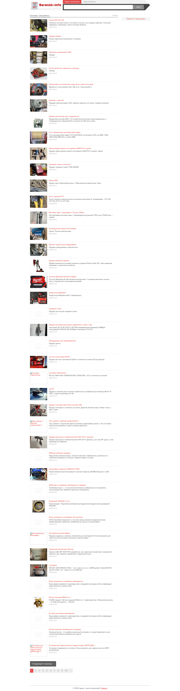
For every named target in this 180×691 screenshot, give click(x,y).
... (71, 671)
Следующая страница (42, 664)
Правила (104, 688)
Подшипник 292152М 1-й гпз (59, 501)
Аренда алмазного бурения (59, 261)
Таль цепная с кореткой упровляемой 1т (64, 421)
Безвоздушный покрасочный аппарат (62, 228)
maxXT (51, 389)
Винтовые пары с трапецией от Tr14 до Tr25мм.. (67, 212)
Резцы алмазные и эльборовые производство (66, 581)
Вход (85, 2)
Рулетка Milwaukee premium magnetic (63, 277)
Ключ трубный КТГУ (56, 196)
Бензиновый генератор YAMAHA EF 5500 (64, 469)
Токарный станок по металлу (59, 164)
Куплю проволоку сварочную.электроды (64, 68)
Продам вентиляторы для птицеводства (64, 116)
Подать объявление (72, 2)
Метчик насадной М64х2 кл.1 (60, 597)
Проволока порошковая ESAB (60, 52)
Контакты (92, 2)
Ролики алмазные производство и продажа (65, 629)
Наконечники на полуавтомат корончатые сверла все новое (71, 84)
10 (66, 671)
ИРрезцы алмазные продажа (59, 453)
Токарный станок (55, 309)
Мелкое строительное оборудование (62, 245)
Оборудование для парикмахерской (62, 341)
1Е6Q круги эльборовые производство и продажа (67, 485)
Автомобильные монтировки (59, 533)
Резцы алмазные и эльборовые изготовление (66, 517)
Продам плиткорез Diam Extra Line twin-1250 (65, 405)
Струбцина (53, 565)
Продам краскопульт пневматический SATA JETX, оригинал (71, 437)
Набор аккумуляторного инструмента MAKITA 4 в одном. (70, 148)
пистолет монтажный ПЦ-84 (59, 357)
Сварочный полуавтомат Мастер (61, 549)
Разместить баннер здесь (135, 19)
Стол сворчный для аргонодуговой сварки (64, 132)
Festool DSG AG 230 (56, 20)
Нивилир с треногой (56, 100)
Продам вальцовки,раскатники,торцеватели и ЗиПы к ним (70, 325)
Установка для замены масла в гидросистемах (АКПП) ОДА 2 (72, 645)
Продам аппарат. (55, 36)
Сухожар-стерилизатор (57, 373)
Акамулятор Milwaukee (57, 293)
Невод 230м (53, 180)
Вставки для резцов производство (61, 613)
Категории (33, 15)
